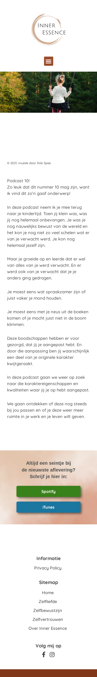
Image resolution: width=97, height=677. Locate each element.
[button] (48, 61)
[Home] (48, 29)
